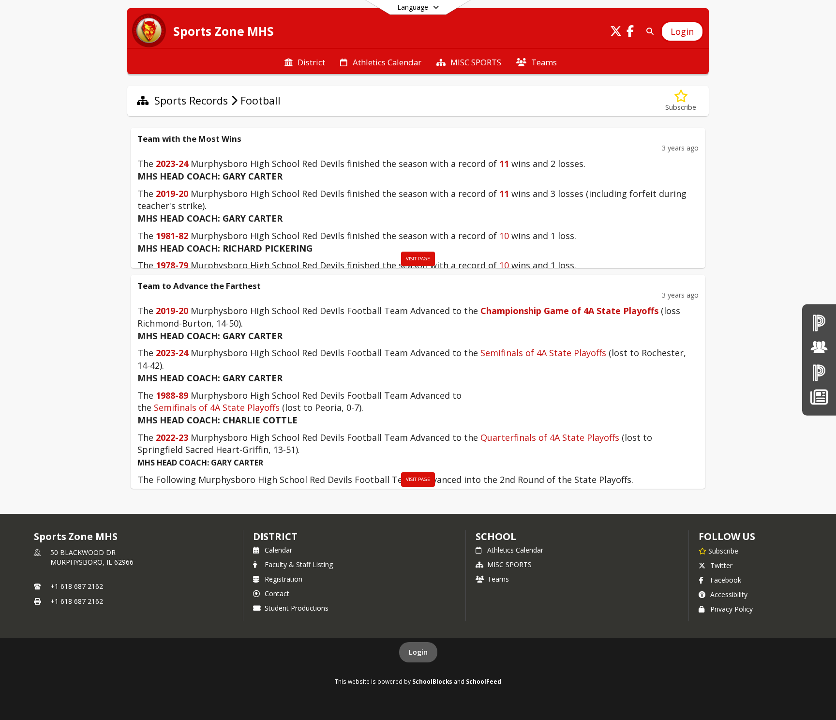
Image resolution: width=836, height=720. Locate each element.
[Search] (648, 31)
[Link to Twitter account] (616, 32)
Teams (498, 579)
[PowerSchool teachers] (819, 322)
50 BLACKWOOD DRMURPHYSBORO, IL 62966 (92, 557)
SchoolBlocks (432, 681)
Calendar (278, 550)
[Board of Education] (819, 348)
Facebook (725, 580)
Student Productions (296, 608)
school (496, 536)
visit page (418, 258)
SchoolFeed (483, 681)
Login (418, 652)
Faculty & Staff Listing (299, 564)
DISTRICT (275, 536)
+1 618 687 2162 (76, 586)
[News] (819, 397)
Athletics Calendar (515, 550)
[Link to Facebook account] (630, 32)
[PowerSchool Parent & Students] (819, 372)
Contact (277, 593)
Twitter (721, 565)
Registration (283, 579)
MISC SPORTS (509, 564)
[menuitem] (305, 61)
